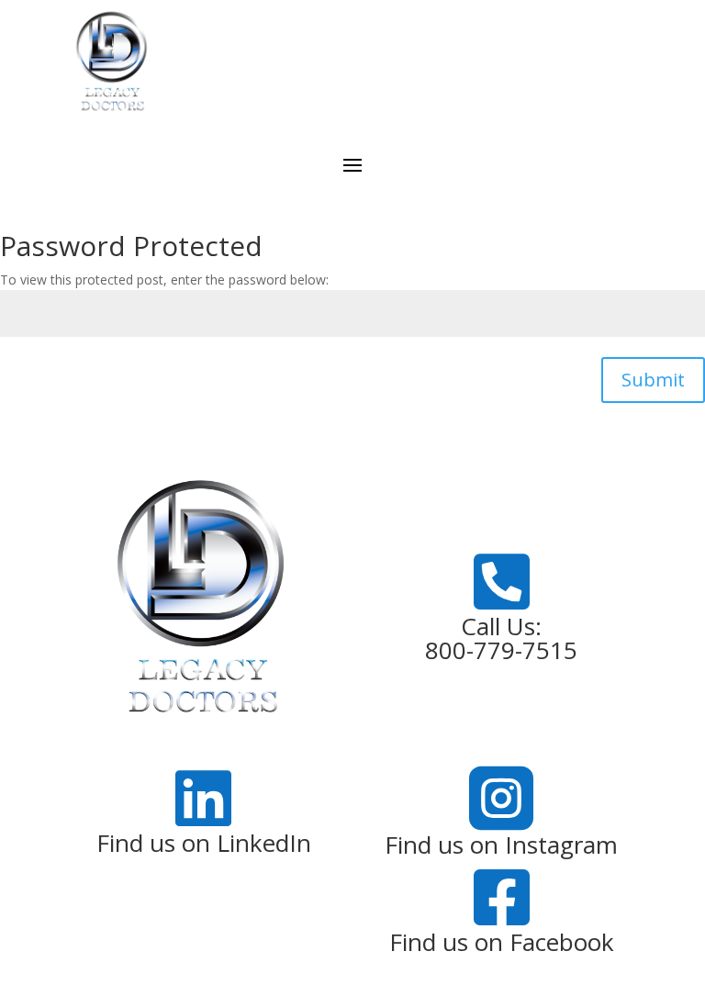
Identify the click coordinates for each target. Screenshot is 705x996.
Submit (653, 379)
